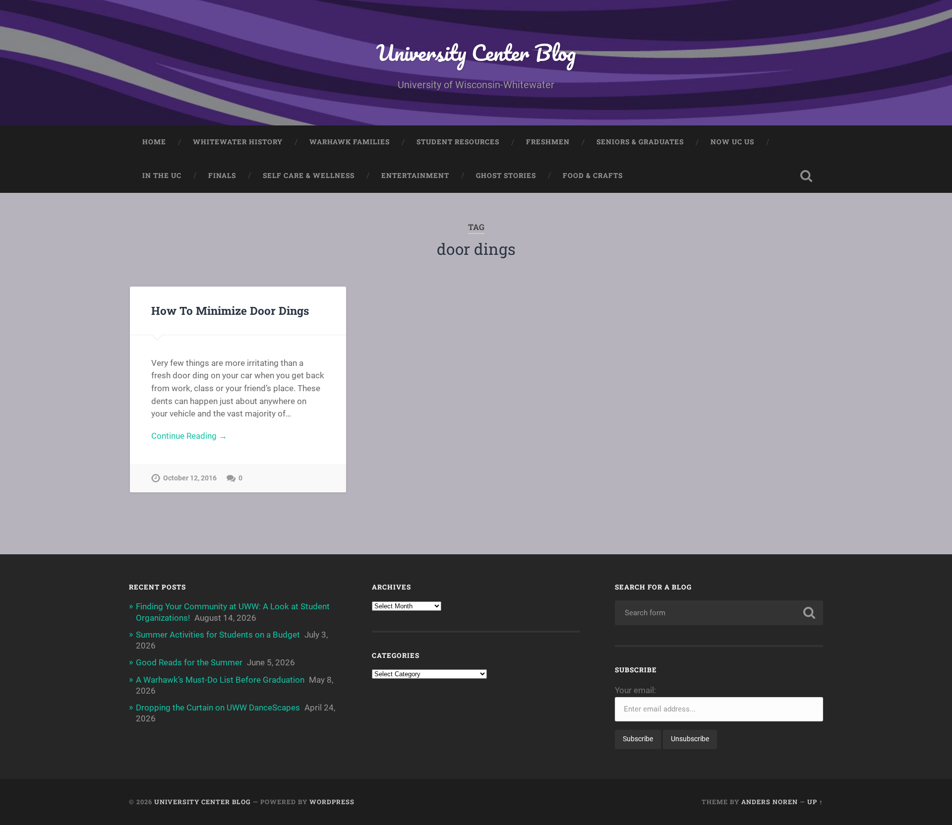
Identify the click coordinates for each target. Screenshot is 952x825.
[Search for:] (719, 612)
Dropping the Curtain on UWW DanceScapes (218, 707)
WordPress (332, 802)
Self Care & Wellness (309, 175)
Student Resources (457, 141)
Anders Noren (769, 802)
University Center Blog (476, 52)
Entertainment (415, 175)
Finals (222, 175)
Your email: (635, 690)
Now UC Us (732, 141)
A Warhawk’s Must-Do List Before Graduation (220, 680)
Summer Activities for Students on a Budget (218, 635)
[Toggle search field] (806, 176)
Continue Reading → (189, 436)
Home (154, 141)
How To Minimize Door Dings (230, 310)
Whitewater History (238, 141)
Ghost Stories (506, 175)
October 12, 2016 (190, 478)
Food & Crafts (593, 175)
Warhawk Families (349, 141)
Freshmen (548, 141)
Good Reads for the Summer (189, 662)
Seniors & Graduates (640, 141)
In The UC (161, 175)
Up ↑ (815, 802)
